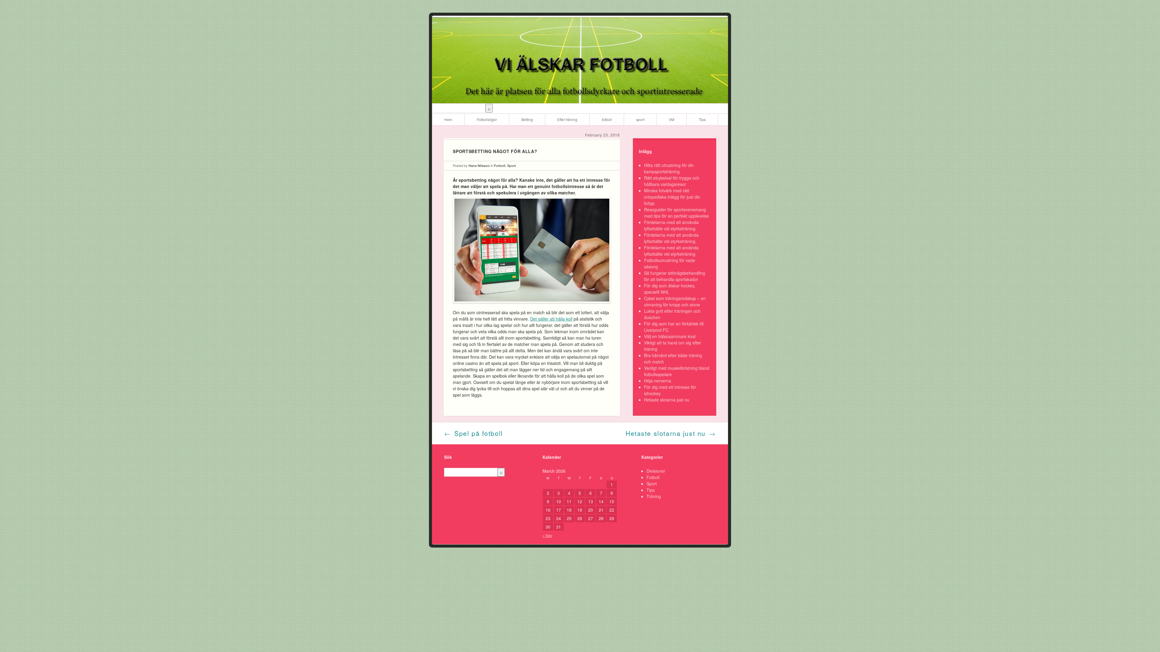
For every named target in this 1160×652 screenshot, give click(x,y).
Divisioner (655, 471)
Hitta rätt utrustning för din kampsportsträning (669, 168)
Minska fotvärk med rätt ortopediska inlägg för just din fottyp (672, 196)
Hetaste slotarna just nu (666, 400)
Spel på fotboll (473, 433)
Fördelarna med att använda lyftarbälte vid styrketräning (671, 225)
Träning (653, 496)
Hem (448, 119)
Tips (702, 119)
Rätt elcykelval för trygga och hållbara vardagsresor (671, 181)
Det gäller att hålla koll (551, 319)
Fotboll (607, 119)
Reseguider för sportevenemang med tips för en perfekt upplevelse (676, 212)
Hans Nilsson (479, 165)
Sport (640, 119)
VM (671, 119)
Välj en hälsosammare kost (670, 336)
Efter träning (567, 119)
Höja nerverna (657, 381)
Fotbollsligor (487, 119)
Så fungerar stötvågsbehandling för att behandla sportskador (674, 276)
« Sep (547, 535)
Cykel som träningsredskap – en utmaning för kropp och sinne (675, 301)
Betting (527, 119)
